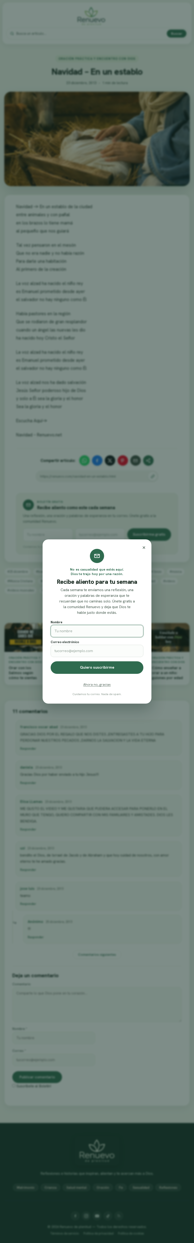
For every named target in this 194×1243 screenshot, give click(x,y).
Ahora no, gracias (97, 684)
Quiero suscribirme (97, 667)
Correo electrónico (65, 642)
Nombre (56, 622)
